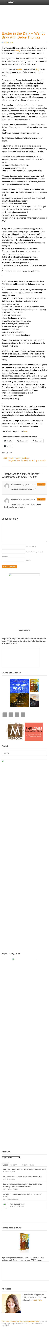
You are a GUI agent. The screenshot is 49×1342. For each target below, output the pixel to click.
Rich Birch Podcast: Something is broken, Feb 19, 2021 (22, 1177)
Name (31, 546)
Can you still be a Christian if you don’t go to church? (27, 461)
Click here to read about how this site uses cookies (20, 1321)
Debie (19, 69)
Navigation (11, 2)
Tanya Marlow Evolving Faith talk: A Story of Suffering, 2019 (24, 1169)
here (25, 431)
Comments (23, 1165)
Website (28, 560)
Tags (32, 1165)
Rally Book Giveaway (17, 1204)
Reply (40, 484)
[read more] (37, 1300)
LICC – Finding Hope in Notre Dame (16, 458)
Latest (5, 1165)
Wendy (17, 51)
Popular (13, 1165)
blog (37, 69)
